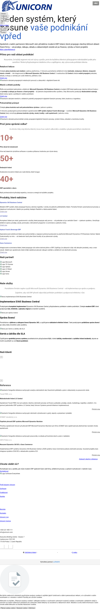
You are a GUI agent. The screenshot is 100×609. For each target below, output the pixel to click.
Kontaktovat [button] (4, 471)
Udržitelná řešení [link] (30, 552)
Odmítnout (32, 608)
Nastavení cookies (22, 608)
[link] (27, 11)
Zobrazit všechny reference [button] (88, 459)
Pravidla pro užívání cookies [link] (47, 552)
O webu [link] (74, 552)
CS (2, 23)
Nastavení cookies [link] (64, 552)
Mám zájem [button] (4, 50)
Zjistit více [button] (3, 78)
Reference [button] (11, 50)
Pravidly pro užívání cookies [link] (32, 597)
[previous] (1, 357)
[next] (1, 381)
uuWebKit (56, 562)
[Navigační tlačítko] (96, 3)
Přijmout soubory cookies (8, 608)
